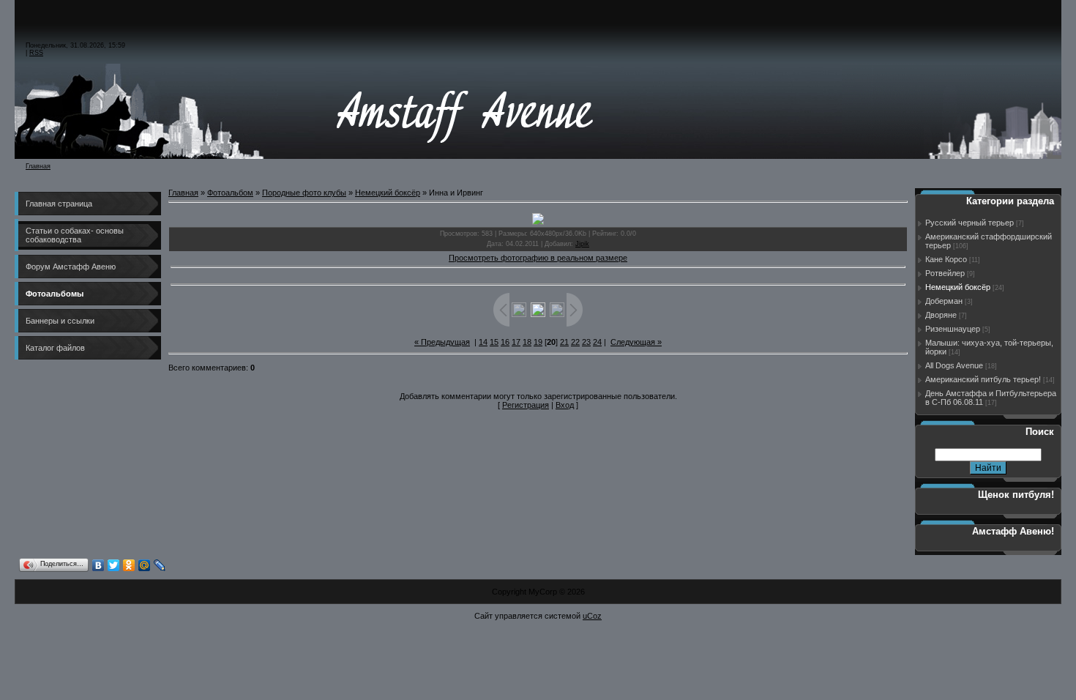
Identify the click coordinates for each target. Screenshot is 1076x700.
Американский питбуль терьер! (983, 379)
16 (505, 342)
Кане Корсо (946, 259)
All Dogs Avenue (954, 365)
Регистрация (525, 405)
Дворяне (941, 314)
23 (586, 342)
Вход (565, 405)
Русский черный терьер (969, 222)
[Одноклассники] (129, 565)
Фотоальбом (230, 192)
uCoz (592, 615)
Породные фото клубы (304, 192)
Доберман (944, 301)
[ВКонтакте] (98, 565)
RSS (36, 52)
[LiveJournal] (160, 565)
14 (483, 342)
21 (564, 342)
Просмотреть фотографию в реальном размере (538, 257)
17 (516, 342)
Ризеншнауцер (952, 328)
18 (527, 342)
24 (597, 342)
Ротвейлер (945, 273)
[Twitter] (114, 565)
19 (538, 342)
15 (494, 342)
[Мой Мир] (144, 565)
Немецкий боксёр (387, 192)
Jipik (582, 243)
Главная (38, 166)
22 (575, 342)
